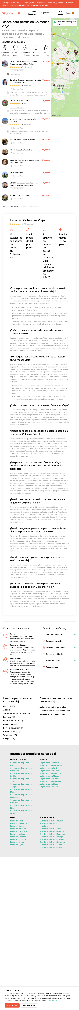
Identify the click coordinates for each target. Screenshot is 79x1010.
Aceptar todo (12, 1005)
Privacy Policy (52, 1000)
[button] (59, 634)
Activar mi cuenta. (46, 5)
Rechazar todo (29, 1005)
